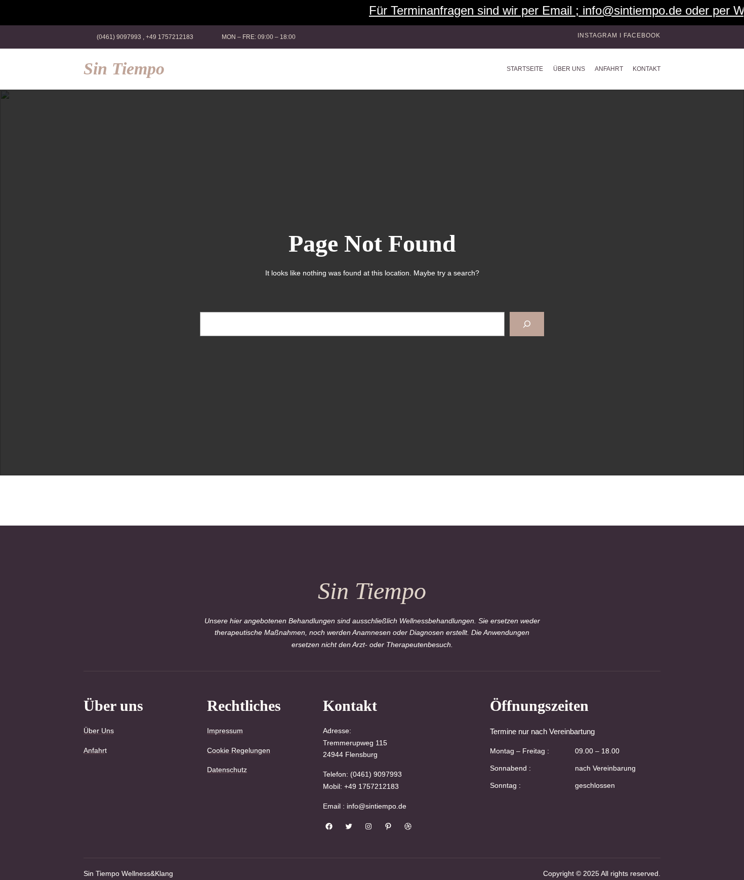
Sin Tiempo (124, 68)
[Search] (527, 324)
